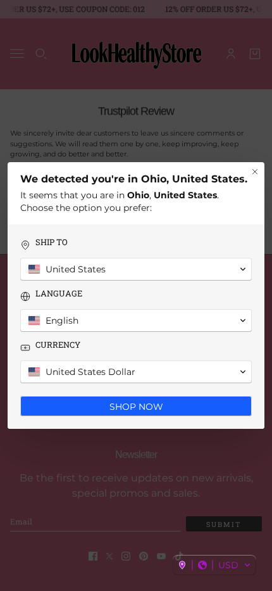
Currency (57, 345)
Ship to (51, 242)
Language (58, 293)
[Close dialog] (255, 172)
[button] (214, 565)
